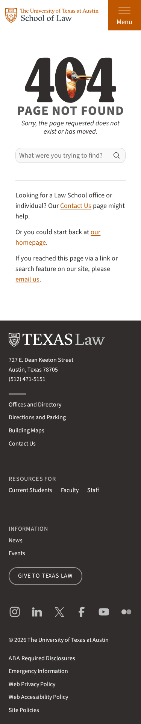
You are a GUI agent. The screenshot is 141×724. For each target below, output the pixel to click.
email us (27, 279)
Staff (93, 490)
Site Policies (24, 710)
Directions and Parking (37, 417)
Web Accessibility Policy (38, 697)
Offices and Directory (35, 404)
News (16, 540)
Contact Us (75, 206)
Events (17, 553)
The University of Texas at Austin (68, 640)
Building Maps (26, 430)
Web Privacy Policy (32, 684)
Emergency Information (38, 671)
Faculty (70, 490)
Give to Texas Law (45, 576)
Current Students (30, 490)
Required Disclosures (42, 658)
